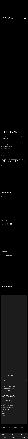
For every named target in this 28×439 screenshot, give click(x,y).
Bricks (8, 152)
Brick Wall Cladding (6, 411)
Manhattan (7, 287)
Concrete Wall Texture (7, 407)
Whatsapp (14, 437)
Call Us (4, 437)
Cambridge (6, 224)
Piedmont (6, 193)
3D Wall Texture (5, 409)
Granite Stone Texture (6, 403)
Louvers (3, 413)
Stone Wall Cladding (6, 401)
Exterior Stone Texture (7, 405)
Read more (4, 189)
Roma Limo (6, 255)
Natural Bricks (5, 416)
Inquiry (23, 437)
